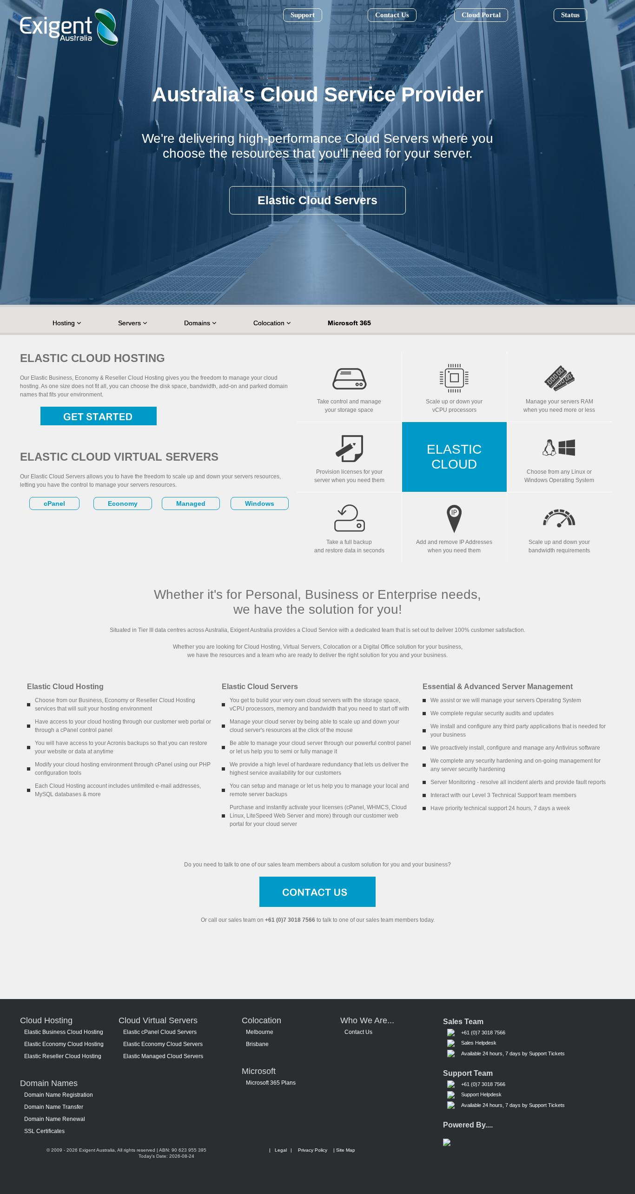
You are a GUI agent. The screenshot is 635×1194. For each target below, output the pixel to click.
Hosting (65, 323)
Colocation (269, 323)
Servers (130, 323)
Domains (198, 323)
